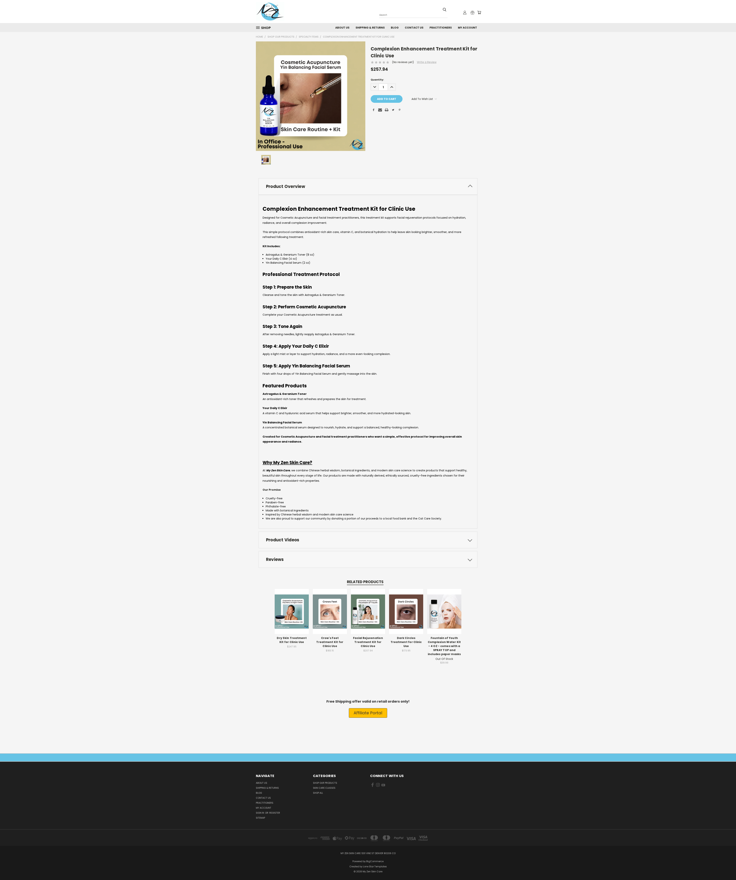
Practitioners (441, 28)
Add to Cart (291, 614)
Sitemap (260, 817)
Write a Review (426, 62)
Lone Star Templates (375, 866)
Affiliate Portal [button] (368, 713)
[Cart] (479, 12)
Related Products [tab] (365, 581)
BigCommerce (375, 861)
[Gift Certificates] (472, 12)
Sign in (260, 812)
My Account (467, 28)
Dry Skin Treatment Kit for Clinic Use (292, 640)
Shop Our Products (325, 783)
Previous (726, 868)
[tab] (368, 186)
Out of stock (444, 614)
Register (274, 812)
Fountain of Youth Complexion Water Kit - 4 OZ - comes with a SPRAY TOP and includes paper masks (444, 646)
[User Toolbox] (465, 12)
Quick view (292, 607)
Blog (395, 28)
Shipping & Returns (370, 28)
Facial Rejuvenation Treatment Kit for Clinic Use (368, 642)
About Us (342, 28)
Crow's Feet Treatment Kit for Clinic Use (329, 642)
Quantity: (377, 79)
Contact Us (414, 28)
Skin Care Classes (324, 787)
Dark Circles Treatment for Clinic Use (406, 642)
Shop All (318, 792)
